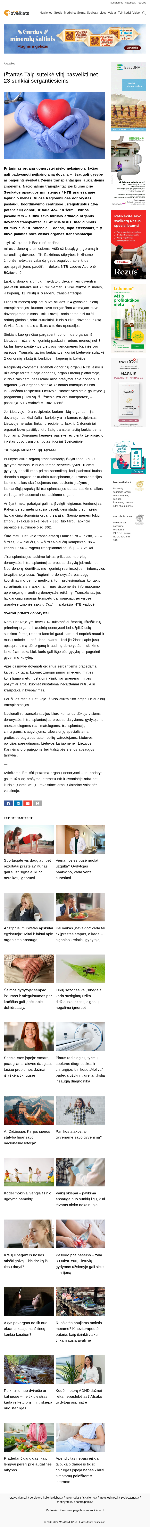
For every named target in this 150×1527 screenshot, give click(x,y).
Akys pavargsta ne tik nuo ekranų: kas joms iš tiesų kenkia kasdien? (25, 1329)
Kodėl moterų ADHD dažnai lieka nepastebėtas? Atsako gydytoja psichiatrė (79, 1396)
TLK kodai (124, 12)
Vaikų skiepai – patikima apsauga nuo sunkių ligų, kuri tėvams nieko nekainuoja (80, 1199)
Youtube (141, 2)
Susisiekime (117, 2)
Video (136, 12)
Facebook (130, 2)
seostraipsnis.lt (83, 1501)
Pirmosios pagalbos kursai (76, 1510)
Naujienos (46, 12)
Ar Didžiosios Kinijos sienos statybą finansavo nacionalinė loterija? (27, 1137)
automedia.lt (73, 1497)
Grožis (58, 12)
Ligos (103, 12)
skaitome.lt (90, 1497)
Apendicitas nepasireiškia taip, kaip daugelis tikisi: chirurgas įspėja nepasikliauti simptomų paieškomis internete (80, 1470)
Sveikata (92, 12)
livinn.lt (100, 1510)
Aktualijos (9, 63)
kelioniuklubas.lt (53, 1497)
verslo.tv (35, 1497)
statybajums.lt (18, 1497)
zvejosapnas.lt (130, 1497)
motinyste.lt (64, 1501)
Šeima (81, 12)
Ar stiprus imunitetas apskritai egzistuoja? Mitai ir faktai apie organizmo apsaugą (28, 934)
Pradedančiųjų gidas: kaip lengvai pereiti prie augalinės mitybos (28, 1464)
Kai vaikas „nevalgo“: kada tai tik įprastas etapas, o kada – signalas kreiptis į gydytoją (80, 934)
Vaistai (112, 12)
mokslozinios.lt (108, 1497)
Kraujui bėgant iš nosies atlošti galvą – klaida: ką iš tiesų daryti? (26, 1261)
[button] (8, 803)
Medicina (70, 12)
